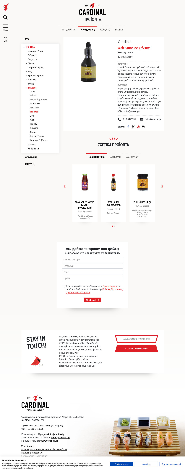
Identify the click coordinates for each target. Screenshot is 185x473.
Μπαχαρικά (33, 149)
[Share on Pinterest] (138, 126)
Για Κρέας (34, 108)
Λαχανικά (32, 59)
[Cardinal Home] (35, 403)
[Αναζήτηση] (5, 17)
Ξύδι (32, 116)
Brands (119, 29)
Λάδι (32, 120)
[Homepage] (92, 8)
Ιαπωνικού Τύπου (38, 140)
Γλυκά (31, 63)
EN (5, 38)
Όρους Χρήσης (110, 286)
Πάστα (33, 95)
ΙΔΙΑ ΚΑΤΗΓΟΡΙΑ (97, 157)
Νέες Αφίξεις (68, 29)
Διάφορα (32, 55)
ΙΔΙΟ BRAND (115, 157)
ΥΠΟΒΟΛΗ (91, 300)
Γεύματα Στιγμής (35, 67)
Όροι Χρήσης (27, 446)
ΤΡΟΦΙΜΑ (30, 47)
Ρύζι (30, 71)
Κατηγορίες (88, 29)
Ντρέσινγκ (35, 103)
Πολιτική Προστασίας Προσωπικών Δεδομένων (44, 449)
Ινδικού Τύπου (37, 136)
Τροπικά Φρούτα (36, 75)
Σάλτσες (32, 88)
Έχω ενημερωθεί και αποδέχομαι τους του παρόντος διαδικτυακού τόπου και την (94, 289)
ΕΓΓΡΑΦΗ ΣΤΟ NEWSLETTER (136, 348)
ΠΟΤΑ (27, 39)
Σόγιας (33, 132)
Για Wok (34, 112)
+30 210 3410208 (35, 429)
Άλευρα (31, 144)
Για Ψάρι (34, 124)
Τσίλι (32, 91)
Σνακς (31, 84)
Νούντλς (32, 80)
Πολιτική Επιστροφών (31, 453)
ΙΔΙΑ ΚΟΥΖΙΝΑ (132, 157)
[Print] (143, 126)
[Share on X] (133, 126)
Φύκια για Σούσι (35, 51)
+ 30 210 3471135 (42, 426)
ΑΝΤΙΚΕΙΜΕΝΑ (31, 157)
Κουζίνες (105, 29)
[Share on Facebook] (128, 126)
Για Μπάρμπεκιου (38, 99)
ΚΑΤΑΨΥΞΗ (29, 164)
